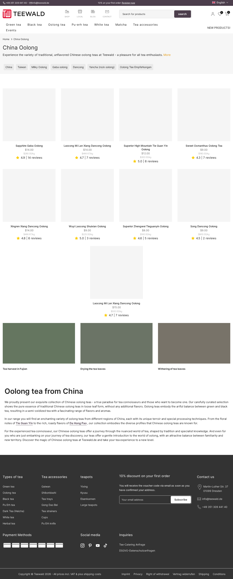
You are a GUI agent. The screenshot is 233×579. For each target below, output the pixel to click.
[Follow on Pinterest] (90, 545)
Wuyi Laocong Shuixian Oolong (87, 226)
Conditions (219, 574)
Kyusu (84, 492)
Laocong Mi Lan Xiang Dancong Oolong (87, 145)
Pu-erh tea (80, 24)
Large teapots (88, 504)
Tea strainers (49, 511)
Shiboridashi (49, 492)
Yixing (84, 486)
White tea (101, 24)
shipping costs (92, 574)
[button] (220, 2)
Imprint (126, 574)
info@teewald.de (40, 2)
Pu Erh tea (9, 504)
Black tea (34, 24)
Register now (128, 2)
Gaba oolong (60, 67)
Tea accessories (145, 24)
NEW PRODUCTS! (218, 27)
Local (80, 16)
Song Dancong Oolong (203, 226)
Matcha (121, 24)
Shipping (204, 574)
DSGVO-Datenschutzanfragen (137, 550)
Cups (45, 517)
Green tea (13, 24)
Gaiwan (46, 486)
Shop (67, 16)
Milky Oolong (39, 67)
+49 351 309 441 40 (16, 2)
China (8, 67)
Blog (92, 16)
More (167, 55)
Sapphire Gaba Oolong (29, 145)
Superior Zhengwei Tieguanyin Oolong (146, 226)
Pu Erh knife (49, 523)
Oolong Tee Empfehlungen (135, 67)
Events (11, 30)
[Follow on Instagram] (82, 545)
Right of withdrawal (157, 574)
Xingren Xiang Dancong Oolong (29, 226)
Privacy (138, 574)
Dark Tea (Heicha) (13, 511)
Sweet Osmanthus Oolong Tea (204, 145)
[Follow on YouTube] (98, 545)
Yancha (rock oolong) (101, 67)
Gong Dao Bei (50, 504)
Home (6, 39)
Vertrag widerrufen (184, 574)
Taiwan (22, 67)
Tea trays (47, 498)
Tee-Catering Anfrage (132, 544)
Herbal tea (9, 523)
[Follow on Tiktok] (105, 545)
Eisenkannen (87, 498)
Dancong (78, 67)
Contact (107, 16)
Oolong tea (56, 24)
